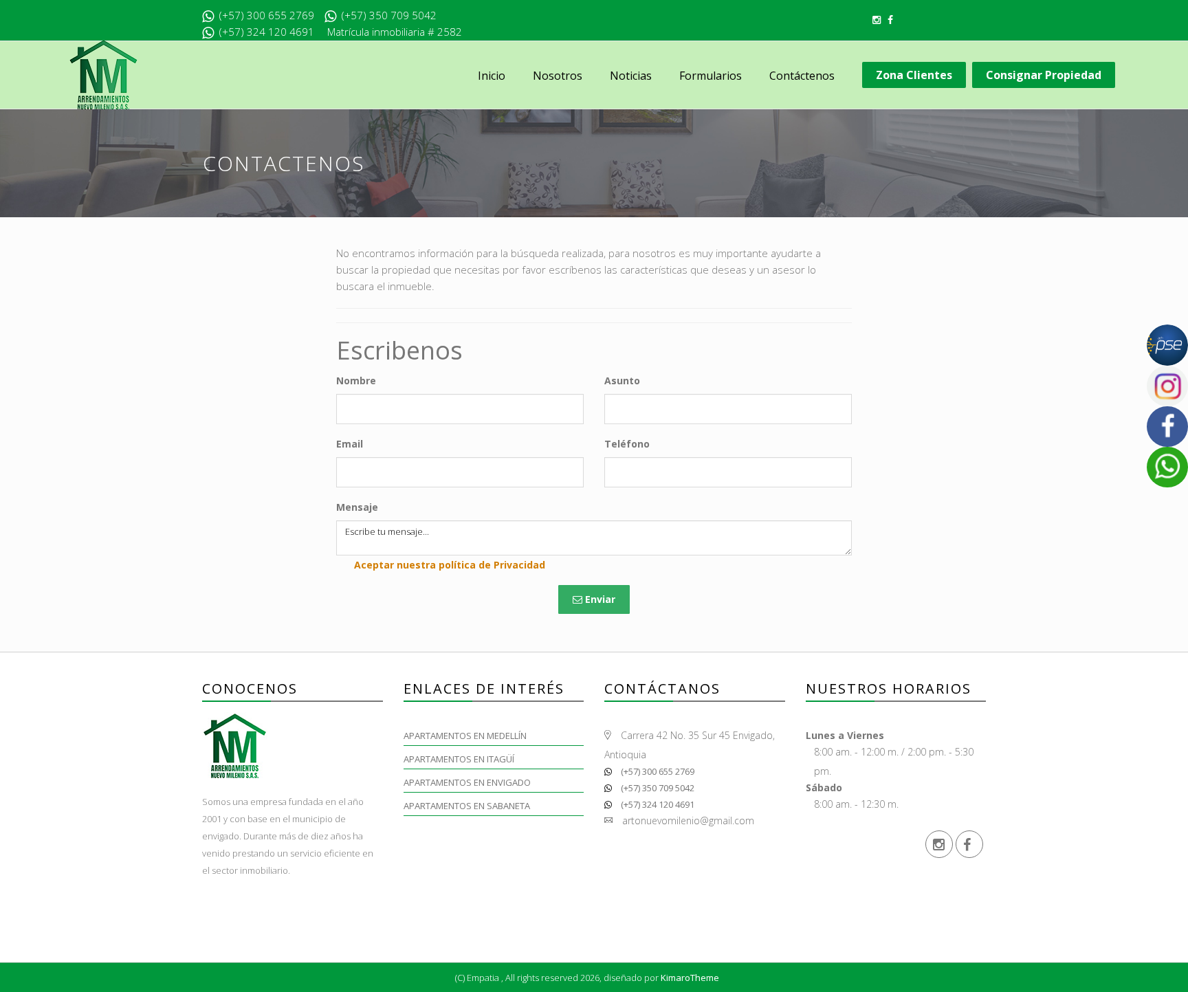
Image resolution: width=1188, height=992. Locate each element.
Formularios (710, 75)
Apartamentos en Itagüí (459, 759)
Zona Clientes (914, 74)
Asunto (622, 380)
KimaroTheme (690, 977)
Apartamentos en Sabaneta (467, 806)
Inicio (491, 75)
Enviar (598, 599)
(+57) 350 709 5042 (656, 788)
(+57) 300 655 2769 (656, 771)
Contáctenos (802, 75)
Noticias (631, 75)
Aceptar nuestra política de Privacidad (449, 564)
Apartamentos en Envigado (467, 782)
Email (349, 443)
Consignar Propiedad (1043, 74)
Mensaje (357, 507)
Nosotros (557, 75)
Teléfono (627, 443)
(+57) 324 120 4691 (656, 804)
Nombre (356, 380)
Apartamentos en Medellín (465, 735)
